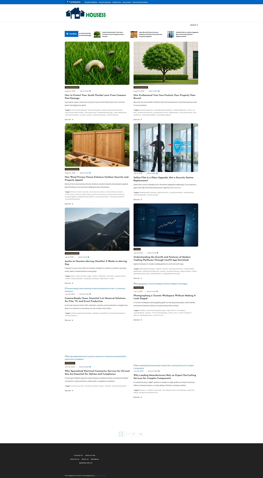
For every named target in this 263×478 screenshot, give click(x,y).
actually (142, 310)
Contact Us (78, 455)
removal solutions (71, 316)
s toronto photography (159, 313)
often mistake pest (120, 112)
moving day (87, 279)
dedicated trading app (147, 269)
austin (73, 276)
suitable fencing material (85, 197)
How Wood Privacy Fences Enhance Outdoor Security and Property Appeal (141, 34)
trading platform (155, 274)
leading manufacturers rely (148, 393)
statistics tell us (174, 112)
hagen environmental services (112, 110)
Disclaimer (95, 459)
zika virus (117, 2)
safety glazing (188, 192)
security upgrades (140, 195)
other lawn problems (72, 115)
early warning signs (94, 110)
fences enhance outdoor (114, 192)
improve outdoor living (83, 194)
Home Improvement (72, 87)
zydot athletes (91, 2)
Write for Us (74, 459)
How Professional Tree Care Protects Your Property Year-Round (104, 34)
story (175, 313)
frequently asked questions (163, 110)
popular (163, 271)
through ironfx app (173, 271)
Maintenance (70, 363)
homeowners (69, 194)
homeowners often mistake (74, 112)
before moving (81, 276)
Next (140, 434)
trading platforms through (171, 274)
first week (110, 276)
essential (108, 386)
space (170, 313)
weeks (111, 279)
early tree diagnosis (146, 110)
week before (104, 279)
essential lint (104, 313)
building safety (144, 192)
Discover (68, 120)
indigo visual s (171, 310)
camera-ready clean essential (81, 313)
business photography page (155, 310)
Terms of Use (90, 455)
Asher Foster (84, 91)
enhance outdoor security (79, 192)
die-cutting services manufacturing (174, 390)
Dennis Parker (84, 294)
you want (127, 2)
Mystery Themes (100, 476)
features (159, 269)
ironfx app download (176, 269)
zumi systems (105, 2)
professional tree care (145, 112)
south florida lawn (112, 115)
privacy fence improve (99, 194)
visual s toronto (158, 315)
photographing (139, 313)
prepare (148, 313)
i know (189, 110)
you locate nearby (141, 2)
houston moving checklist (73, 279)
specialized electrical (119, 386)
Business (153, 192)
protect (89, 115)
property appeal (70, 197)
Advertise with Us (85, 463)
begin (89, 276)
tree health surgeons (164, 115)
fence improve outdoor (97, 192)
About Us (85, 459)
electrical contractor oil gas (94, 386)
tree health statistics (149, 115)
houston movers (120, 276)
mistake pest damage (105, 112)
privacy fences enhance (116, 194)
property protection (176, 192)
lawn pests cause (91, 112)
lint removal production (117, 313)
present (83, 115)
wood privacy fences (117, 197)
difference (102, 276)
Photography (139, 288)
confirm (94, 276)
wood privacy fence (102, 197)
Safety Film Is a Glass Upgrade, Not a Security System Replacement (178, 34)
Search (193, 25)
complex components (154, 390)
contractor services (77, 386)
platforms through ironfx (151, 271)
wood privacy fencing (72, 199)
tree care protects (186, 112)
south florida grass (99, 115)
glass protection (163, 192)
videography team (146, 315)
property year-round (161, 112)
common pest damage (79, 110)
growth (165, 269)
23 (133, 434)
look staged (181, 310)
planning (95, 279)
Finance (137, 249)
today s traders (185, 271)
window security (152, 195)
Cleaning (96, 313)
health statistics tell (180, 110)
